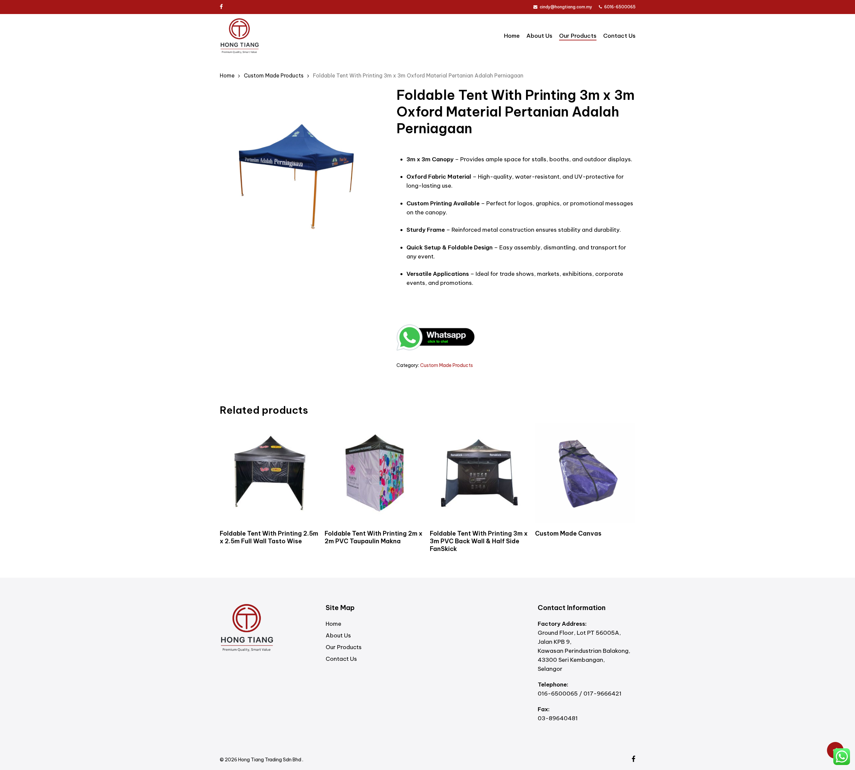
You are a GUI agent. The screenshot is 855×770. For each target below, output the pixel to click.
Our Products (344, 647)
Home (227, 75)
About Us (338, 635)
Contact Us (341, 658)
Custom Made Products (274, 75)
